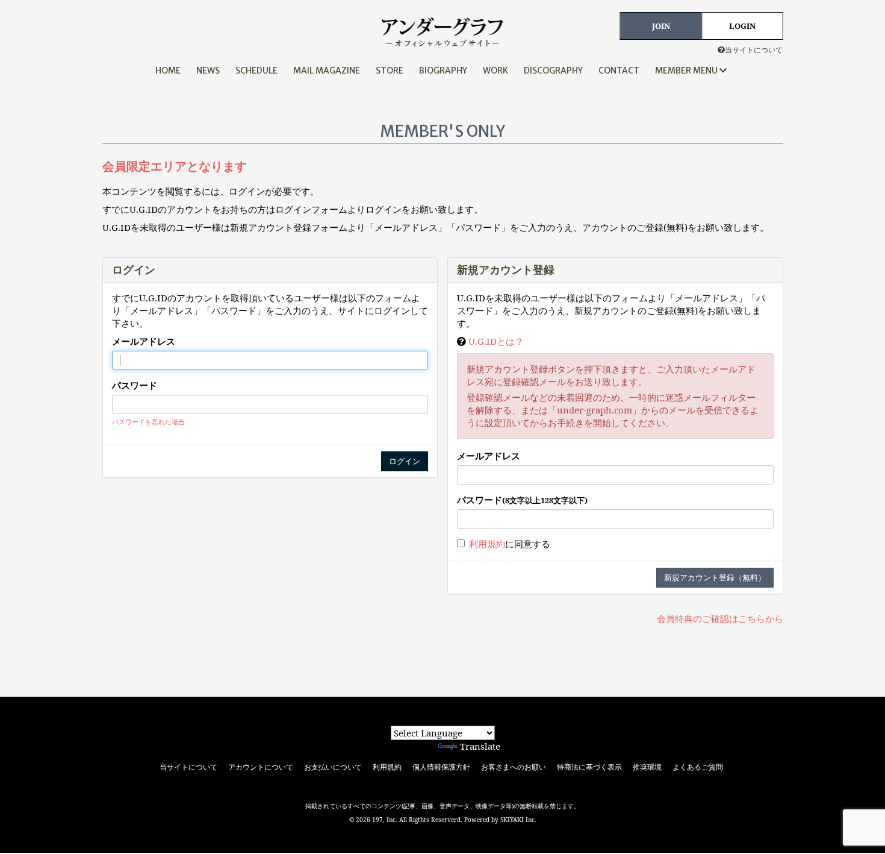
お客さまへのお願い (513, 767)
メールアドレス (143, 341)
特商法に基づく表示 (589, 767)
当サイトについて (754, 50)
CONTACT (618, 70)
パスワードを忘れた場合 (148, 421)
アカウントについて (260, 767)
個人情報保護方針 (441, 767)
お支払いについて (333, 767)
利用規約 (487, 544)
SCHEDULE (256, 70)
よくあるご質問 (697, 767)
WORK (495, 70)
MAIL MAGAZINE (326, 70)
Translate (480, 746)
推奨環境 (647, 767)
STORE (389, 70)
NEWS (208, 70)
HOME (168, 70)
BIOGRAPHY (443, 70)
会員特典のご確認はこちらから (720, 618)
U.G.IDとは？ (496, 341)
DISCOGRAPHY (553, 70)
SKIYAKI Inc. (518, 819)
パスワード (134, 385)
